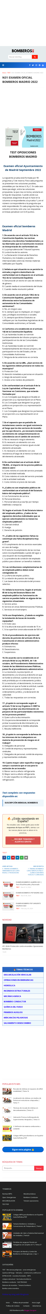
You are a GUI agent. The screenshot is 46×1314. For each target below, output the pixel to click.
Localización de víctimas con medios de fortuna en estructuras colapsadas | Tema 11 (27, 1100)
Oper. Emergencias (9, 1197)
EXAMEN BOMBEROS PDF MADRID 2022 (29, 893)
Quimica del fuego (8, 1273)
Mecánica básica (30, 1194)
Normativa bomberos (24, 1279)
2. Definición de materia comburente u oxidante (26, 1127)
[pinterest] (39, 65)
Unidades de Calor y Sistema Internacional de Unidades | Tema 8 (28, 1234)
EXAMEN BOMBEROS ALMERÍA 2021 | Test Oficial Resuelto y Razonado (29, 883)
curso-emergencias (29, 1270)
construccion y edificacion (32, 1273)
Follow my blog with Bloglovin (15, 1294)
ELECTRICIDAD (22, 1282)
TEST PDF (5, 1204)
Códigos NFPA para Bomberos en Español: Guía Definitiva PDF (28, 1137)
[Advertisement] (23, 23)
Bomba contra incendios (10, 1288)
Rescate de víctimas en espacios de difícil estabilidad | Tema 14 (28, 1090)
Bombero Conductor (31, 1197)
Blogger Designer (30, 1310)
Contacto (26, 1306)
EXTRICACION (6, 1276)
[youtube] (43, 65)
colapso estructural (8, 1279)
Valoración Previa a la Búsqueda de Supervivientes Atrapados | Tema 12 (26, 1118)
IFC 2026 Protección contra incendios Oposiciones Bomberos (22, 947)
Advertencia (36, 1306)
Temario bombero (24, 1285)
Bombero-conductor (9, 1282)
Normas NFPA (7, 1194)
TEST (8, 73)
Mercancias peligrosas (14, 1270)
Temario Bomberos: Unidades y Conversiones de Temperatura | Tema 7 (27, 1225)
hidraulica (19, 1273)
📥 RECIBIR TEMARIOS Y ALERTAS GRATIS (23, 840)
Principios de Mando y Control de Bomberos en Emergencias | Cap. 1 (25, 1252)
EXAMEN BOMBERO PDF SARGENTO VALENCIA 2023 (28, 904)
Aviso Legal (36, 1302)
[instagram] (36, 65)
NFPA (29, 1276)
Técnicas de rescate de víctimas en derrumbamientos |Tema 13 (25, 1109)
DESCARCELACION (8, 1201)
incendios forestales (19, 1276)
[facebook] (30, 65)
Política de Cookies (13, 1306)
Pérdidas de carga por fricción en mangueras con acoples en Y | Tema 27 (27, 1243)
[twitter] (32, 65)
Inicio (4, 73)
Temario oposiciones (31, 1201)
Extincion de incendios (9, 1285)
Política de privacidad (20, 1302)
